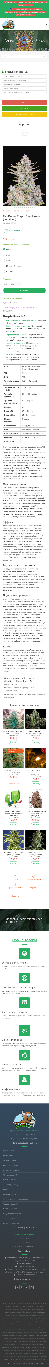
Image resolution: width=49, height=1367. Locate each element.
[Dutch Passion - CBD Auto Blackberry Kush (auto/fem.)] (35, 799)
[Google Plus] (22, 1287)
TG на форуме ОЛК (10, 1175)
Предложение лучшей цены (14, 1213)
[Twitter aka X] (27, 1287)
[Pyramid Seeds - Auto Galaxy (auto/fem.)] (35, 840)
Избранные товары (10, 1209)
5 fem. (9, 260)
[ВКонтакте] (17, 1287)
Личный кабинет (34, 879)
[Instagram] (31, 1287)
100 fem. (10, 271)
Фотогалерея (8, 1155)
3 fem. (9, 255)
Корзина (15, 896)
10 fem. (14, 266)
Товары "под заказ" (10, 1204)
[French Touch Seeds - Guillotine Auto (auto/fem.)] (35, 758)
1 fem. (8, 249)
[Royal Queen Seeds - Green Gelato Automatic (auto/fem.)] (13, 799)
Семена (17, 211)
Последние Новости (11, 1170)
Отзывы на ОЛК (9, 1180)
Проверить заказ (15, 888)
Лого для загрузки (10, 1218)
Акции (24, 102)
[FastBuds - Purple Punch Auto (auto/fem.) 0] (24, 176)
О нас (5, 1189)
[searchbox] (24, 56)
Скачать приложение (24, 114)
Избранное (34, 888)
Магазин (6, 211)
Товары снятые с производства (15, 1199)
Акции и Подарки (9, 1160)
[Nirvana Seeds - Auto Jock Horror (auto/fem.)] (13, 719)
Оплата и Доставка (10, 1165)
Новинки (25, 108)
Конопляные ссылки (11, 1194)
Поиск (15, 879)
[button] (24, 133)
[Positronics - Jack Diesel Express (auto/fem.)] (13, 840)
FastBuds (27, 211)
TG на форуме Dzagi (10, 1184)
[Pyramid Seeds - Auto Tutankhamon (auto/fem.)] (35, 719)
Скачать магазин (9, 1151)
